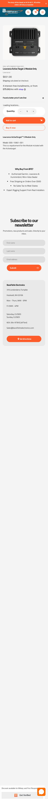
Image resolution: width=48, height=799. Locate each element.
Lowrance (6, 72)
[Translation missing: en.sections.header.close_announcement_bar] (46, 3)
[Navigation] (42, 12)
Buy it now (10, 127)
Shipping (6, 80)
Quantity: (11, 111)
